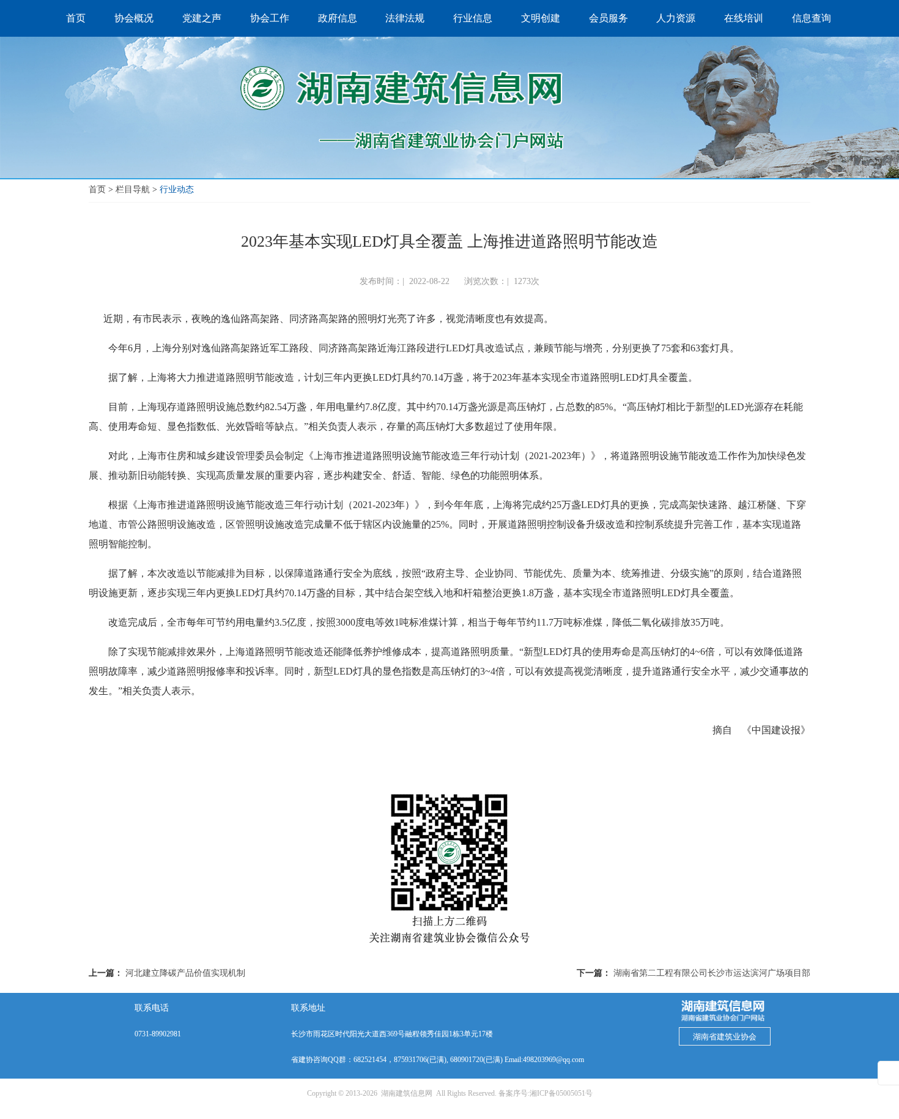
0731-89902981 (158, 1034)
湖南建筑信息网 (406, 1093)
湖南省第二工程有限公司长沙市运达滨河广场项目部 (711, 973)
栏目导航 (133, 189)
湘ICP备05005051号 (561, 1093)
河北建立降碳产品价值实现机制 (185, 973)
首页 (97, 189)
